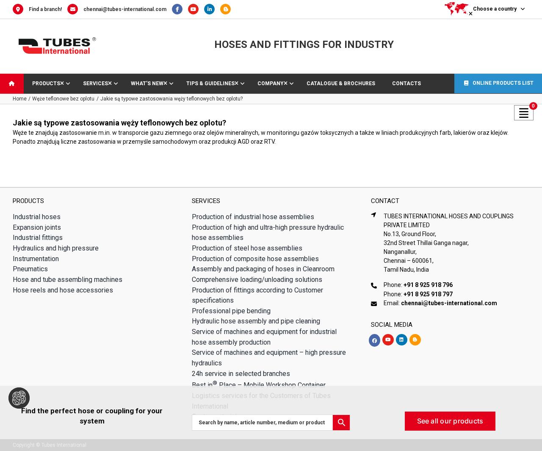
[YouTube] (196, 9)
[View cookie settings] (19, 398)
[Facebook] (180, 9)
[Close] (528, 398)
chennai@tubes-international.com (124, 9)
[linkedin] (401, 339)
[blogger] (415, 339)
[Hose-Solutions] (227, 9)
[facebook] (374, 340)
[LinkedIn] (212, 9)
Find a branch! (45, 9)
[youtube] (388, 339)
